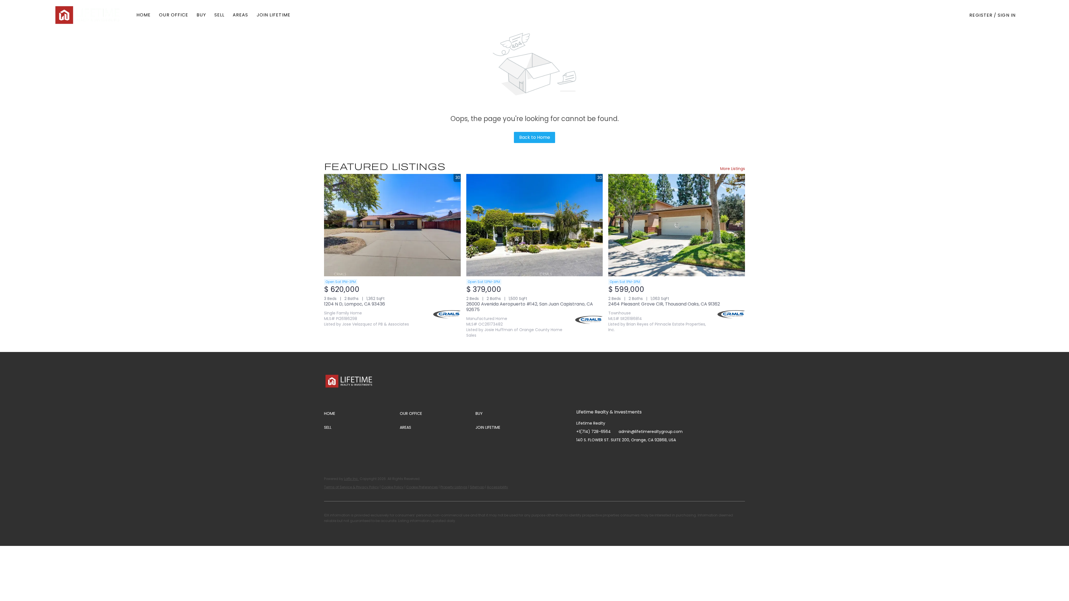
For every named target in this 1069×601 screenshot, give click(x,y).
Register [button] (980, 15)
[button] (87, 15)
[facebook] (580, 452)
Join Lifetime (273, 15)
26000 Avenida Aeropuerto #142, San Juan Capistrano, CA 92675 (529, 307)
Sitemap (477, 487)
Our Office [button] (173, 15)
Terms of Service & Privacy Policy (351, 487)
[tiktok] (625, 452)
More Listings (732, 168)
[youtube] (614, 452)
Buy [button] (201, 15)
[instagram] (603, 452)
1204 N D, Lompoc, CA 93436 (354, 304)
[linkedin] (591, 452)
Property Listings (453, 487)
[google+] (636, 452)
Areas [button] (240, 15)
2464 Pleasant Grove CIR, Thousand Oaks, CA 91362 (664, 304)
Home (143, 15)
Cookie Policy (392, 487)
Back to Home (534, 137)
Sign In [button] (1007, 15)
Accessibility (497, 487)
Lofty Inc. (351, 478)
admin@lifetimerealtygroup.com (651, 431)
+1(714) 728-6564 (593, 431)
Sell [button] (219, 15)
